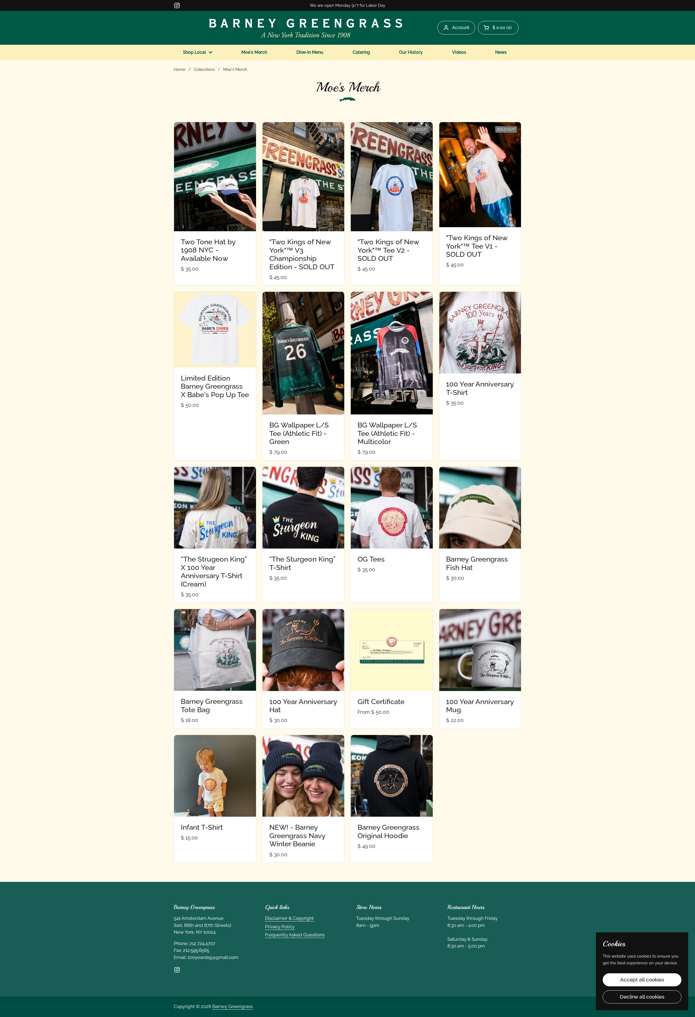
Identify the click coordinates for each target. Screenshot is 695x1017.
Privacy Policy (280, 926)
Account (460, 27)
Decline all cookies (642, 997)
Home (179, 69)
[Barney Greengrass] (305, 27)
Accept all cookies (642, 980)
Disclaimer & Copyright (289, 918)
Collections (204, 69)
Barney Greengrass (232, 1006)
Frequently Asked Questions (295, 934)
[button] (498, 27)
